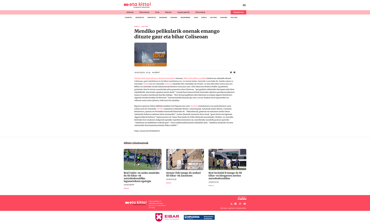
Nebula (146, 84)
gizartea (128, 17)
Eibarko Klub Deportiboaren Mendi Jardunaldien (154, 78)
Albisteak (130, 12)
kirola (204, 17)
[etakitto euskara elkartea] (137, 5)
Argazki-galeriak (183, 12)
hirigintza (152, 17)
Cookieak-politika (241, 208)
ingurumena (185, 17)
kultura (213, 17)
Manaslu (168, 84)
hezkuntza (139, 17)
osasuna (223, 17)
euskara (174, 17)
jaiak (196, 17)
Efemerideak (200, 12)
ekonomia (163, 17)
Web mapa (224, 208)
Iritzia (157, 12)
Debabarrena (238, 12)
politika (234, 17)
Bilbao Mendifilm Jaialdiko (195, 78)
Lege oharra (231, 208)
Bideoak (168, 12)
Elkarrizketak (144, 12)
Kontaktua (152, 207)
